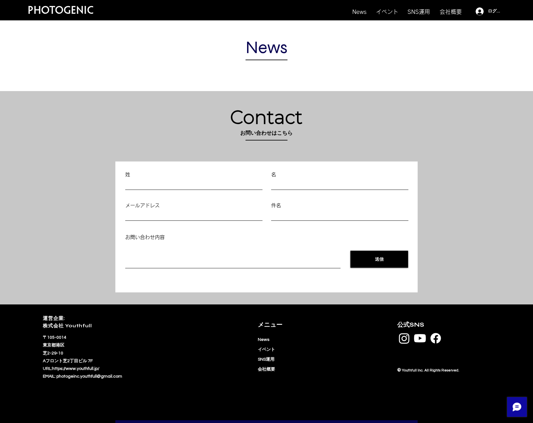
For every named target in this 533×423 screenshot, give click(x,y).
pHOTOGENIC (61, 11)
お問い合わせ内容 (145, 237)
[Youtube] (420, 338)
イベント (266, 349)
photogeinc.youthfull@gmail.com (89, 376)
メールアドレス (142, 205)
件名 (276, 205)
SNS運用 (266, 359)
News (263, 339)
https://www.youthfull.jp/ (75, 368)
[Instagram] (404, 338)
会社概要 (266, 369)
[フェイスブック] (436, 338)
